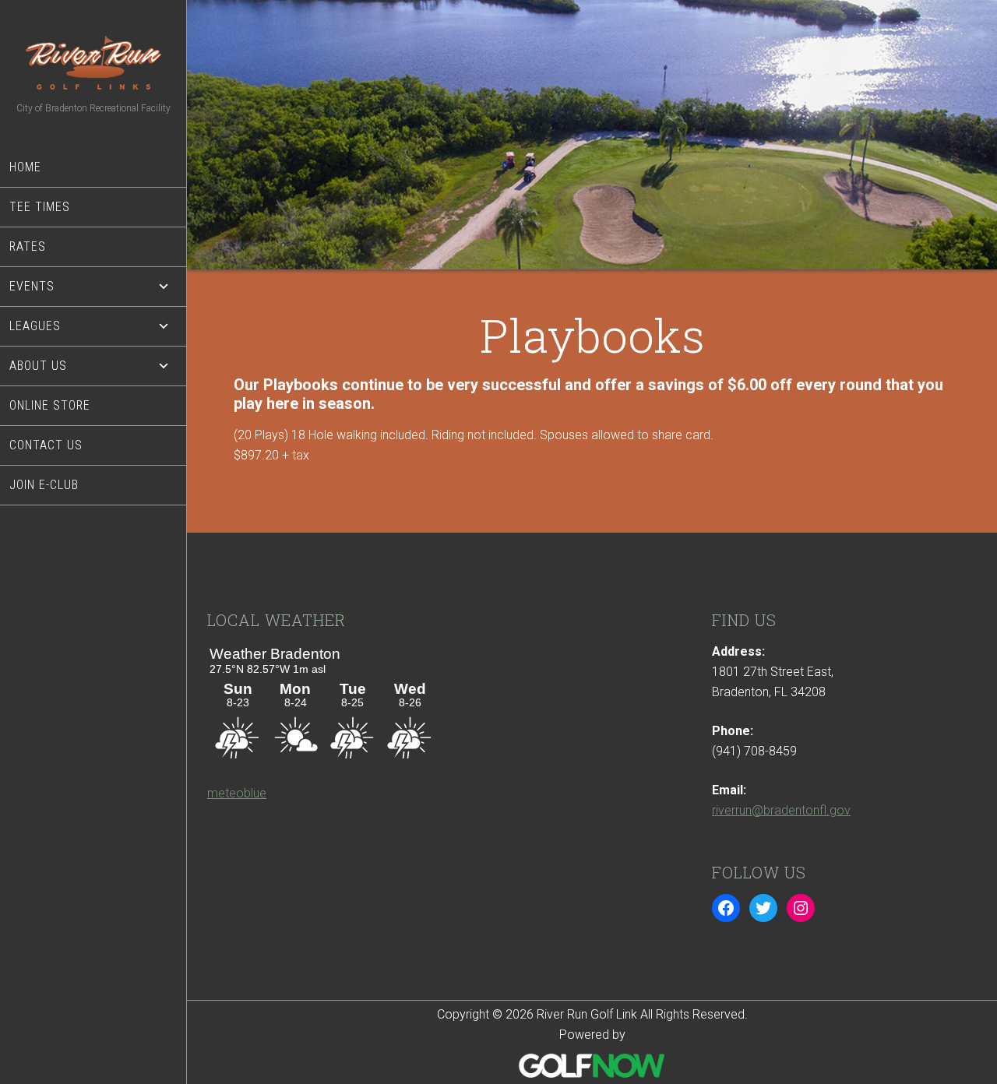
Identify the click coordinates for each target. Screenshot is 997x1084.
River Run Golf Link (93, 62)
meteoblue (236, 793)
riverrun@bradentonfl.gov (781, 810)
